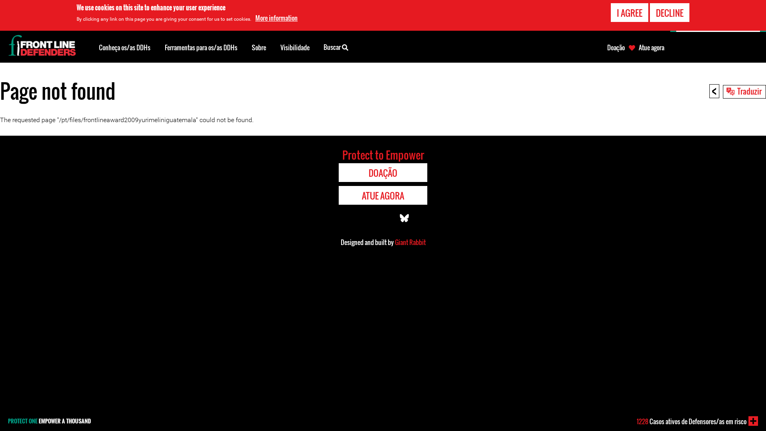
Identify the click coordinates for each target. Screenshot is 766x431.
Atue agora (651, 47)
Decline (669, 12)
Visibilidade (295, 47)
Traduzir (749, 91)
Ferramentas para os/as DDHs (201, 47)
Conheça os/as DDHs (124, 47)
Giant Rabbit (410, 242)
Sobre (259, 47)
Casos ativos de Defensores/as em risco (691, 421)
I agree (629, 12)
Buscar (333, 47)
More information (276, 18)
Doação (616, 47)
